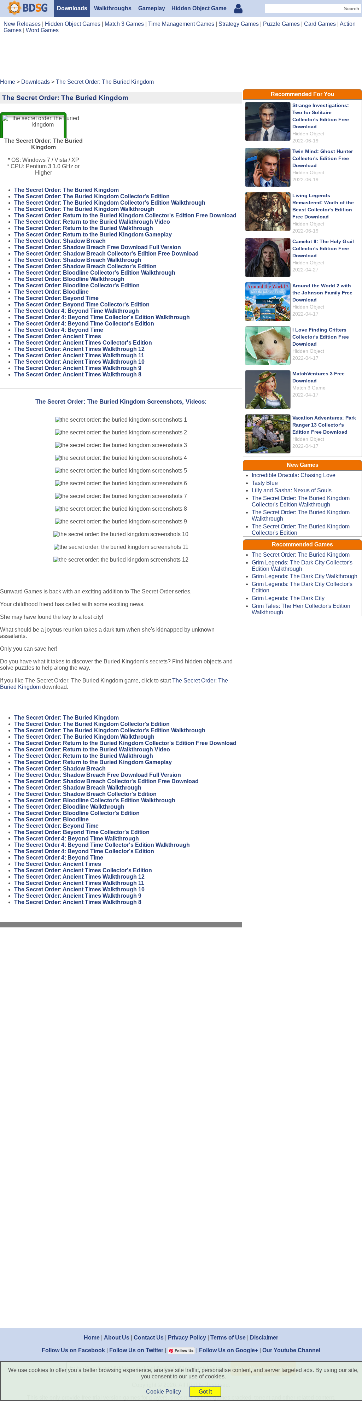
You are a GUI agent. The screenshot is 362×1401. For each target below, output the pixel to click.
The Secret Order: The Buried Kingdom (66, 190)
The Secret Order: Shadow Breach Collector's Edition (85, 266)
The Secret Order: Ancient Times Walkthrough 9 (77, 368)
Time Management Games (181, 24)
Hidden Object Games (72, 24)
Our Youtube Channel (291, 1350)
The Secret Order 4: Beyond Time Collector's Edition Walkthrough (102, 317)
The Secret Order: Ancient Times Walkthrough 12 (79, 349)
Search (351, 8)
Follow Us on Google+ (228, 1350)
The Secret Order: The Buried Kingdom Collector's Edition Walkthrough (109, 203)
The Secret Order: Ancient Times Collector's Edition (83, 343)
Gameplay (151, 8)
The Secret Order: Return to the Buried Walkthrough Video (92, 222)
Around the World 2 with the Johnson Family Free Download (322, 293)
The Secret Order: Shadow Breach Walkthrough (77, 260)
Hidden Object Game (199, 8)
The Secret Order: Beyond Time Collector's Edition (82, 304)
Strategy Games (238, 24)
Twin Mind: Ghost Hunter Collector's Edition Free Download (322, 158)
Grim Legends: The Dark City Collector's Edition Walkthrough (302, 565)
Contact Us (149, 1338)
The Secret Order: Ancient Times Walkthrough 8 (77, 374)
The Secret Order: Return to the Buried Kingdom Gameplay (93, 234)
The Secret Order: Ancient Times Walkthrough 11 (79, 355)
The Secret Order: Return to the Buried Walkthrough (83, 228)
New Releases (22, 24)
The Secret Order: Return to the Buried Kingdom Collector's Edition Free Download (125, 215)
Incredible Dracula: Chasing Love (293, 475)
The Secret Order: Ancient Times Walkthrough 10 (79, 362)
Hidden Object (308, 133)
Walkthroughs (113, 8)
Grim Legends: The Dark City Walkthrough (304, 576)
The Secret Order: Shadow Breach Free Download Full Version (97, 247)
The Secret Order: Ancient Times (57, 336)
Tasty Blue (265, 483)
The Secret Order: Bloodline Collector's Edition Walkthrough (94, 273)
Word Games (42, 30)
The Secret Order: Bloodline (51, 292)
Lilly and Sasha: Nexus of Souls (292, 490)
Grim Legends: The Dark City (288, 598)
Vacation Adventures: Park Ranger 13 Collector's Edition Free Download (324, 425)
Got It (205, 1392)
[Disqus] (121, 1027)
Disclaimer (264, 1338)
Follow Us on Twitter (136, 1350)
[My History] (238, 9)
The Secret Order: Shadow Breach (60, 241)
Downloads (72, 8)
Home (92, 1338)
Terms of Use (228, 1338)
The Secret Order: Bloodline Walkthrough (69, 279)
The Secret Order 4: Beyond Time (58, 330)
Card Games (320, 24)
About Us (116, 1338)
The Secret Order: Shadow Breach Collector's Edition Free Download (106, 254)
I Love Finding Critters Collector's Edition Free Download (320, 337)
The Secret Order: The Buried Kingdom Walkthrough (84, 209)
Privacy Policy (187, 1338)
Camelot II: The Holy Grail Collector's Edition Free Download (323, 248)
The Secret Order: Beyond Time (56, 298)
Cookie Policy (163, 1392)
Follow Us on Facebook (73, 1350)
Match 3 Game (309, 388)
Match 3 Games (124, 24)
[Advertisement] (181, 59)
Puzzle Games (281, 24)
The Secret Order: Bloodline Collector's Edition (77, 285)
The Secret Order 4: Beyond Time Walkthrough (76, 311)
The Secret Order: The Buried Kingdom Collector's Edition (92, 196)
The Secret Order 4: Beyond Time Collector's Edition (84, 324)
